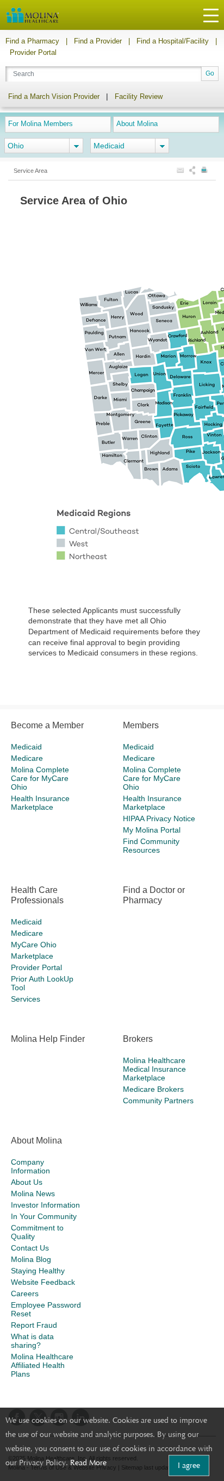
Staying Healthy (38, 1270)
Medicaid (26, 746)
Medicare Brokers (153, 1089)
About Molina (137, 124)
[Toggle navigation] (211, 15)
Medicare (27, 758)
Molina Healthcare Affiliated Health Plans (42, 1365)
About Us (26, 1182)
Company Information (30, 1166)
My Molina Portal (152, 830)
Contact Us (30, 1247)
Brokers (138, 1038)
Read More (88, 1462)
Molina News (33, 1193)
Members (141, 725)
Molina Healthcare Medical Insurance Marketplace (154, 1069)
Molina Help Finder (48, 1038)
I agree (189, 1465)
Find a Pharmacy (32, 41)
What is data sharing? (32, 1340)
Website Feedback (43, 1282)
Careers (25, 1293)
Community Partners (158, 1100)
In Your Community (44, 1216)
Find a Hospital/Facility (172, 41)
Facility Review (139, 96)
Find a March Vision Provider (53, 96)
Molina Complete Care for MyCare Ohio (40, 778)
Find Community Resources (151, 845)
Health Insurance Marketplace (40, 802)
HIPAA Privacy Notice (159, 818)
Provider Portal (33, 52)
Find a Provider (98, 41)
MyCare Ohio (34, 944)
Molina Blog (31, 1259)
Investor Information (45, 1205)
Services (25, 999)
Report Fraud (34, 1325)
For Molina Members (40, 124)
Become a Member (47, 725)
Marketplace (32, 956)
